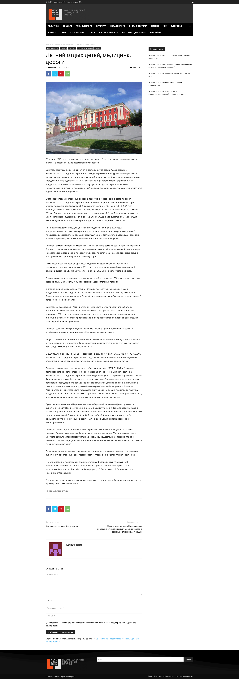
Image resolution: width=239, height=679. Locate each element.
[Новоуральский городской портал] (68, 664)
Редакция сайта (54, 67)
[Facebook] (48, 73)
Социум (57, 44)
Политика (72, 48)
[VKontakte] (192, 2)
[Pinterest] (61, 73)
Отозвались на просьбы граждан (62, 526)
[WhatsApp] (67, 73)
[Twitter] (55, 73)
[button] (190, 26)
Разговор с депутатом (85, 48)
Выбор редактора (52, 48)
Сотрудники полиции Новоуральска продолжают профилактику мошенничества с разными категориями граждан (119, 529)
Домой (48, 44)
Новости (64, 48)
